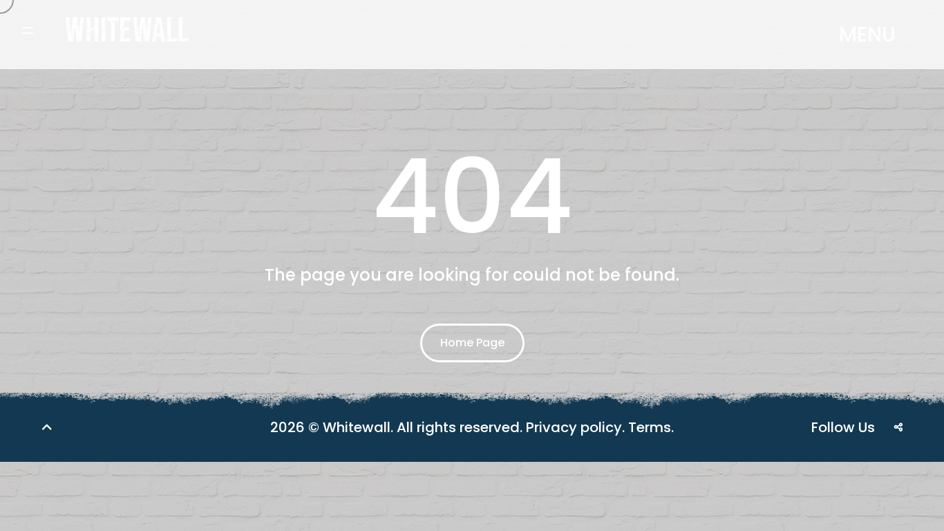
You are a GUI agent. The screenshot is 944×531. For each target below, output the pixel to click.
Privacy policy (574, 427)
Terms (649, 427)
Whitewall (356, 427)
